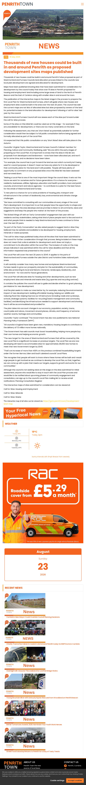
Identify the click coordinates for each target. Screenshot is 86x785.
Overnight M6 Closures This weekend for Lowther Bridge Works (32, 671)
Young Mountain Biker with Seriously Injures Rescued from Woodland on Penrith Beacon (42, 698)
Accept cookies (75, 780)
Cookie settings (57, 780)
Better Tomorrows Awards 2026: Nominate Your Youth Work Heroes (34, 725)
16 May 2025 (15, 57)
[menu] (82, 4)
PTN (6, 57)
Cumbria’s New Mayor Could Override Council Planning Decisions (33, 617)
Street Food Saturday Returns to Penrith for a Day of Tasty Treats (33, 751)
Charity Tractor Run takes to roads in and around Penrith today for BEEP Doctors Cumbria (43, 644)
